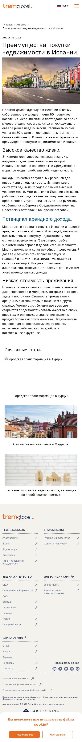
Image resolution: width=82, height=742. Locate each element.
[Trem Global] (41, 517)
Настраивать (58, 734)
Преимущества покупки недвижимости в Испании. (33, 28)
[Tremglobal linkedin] (54, 669)
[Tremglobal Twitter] (66, 669)
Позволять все (24, 734)
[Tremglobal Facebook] (60, 669)
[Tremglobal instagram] (72, 669)
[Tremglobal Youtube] (78, 669)
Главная (8, 24)
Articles (21, 24)
